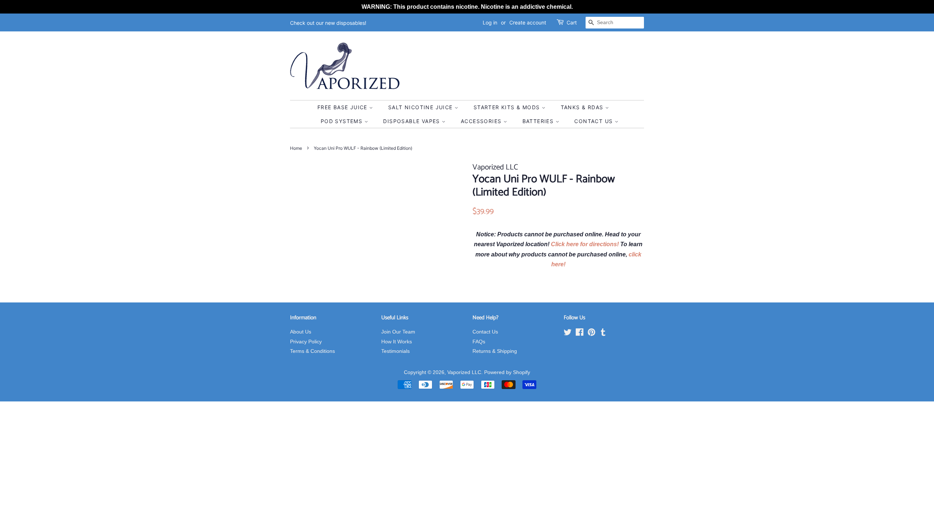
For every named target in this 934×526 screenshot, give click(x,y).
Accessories (482, 121)
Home (296, 148)
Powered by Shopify (507, 372)
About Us (300, 332)
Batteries (539, 121)
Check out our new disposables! (328, 23)
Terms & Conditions (312, 351)
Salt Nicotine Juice (421, 107)
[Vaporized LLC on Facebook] (579, 333)
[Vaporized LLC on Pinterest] (591, 333)
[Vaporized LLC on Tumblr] (603, 333)
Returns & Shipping (494, 351)
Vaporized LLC (464, 372)
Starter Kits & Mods (508, 107)
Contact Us (594, 121)
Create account (527, 22)
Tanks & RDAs (583, 107)
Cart (572, 22)
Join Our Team (398, 332)
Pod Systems (342, 121)
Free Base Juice (343, 107)
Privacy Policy (306, 341)
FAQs (478, 341)
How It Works (396, 341)
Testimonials (395, 351)
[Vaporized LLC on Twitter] (568, 333)
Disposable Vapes (412, 121)
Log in (490, 22)
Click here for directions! (585, 244)
